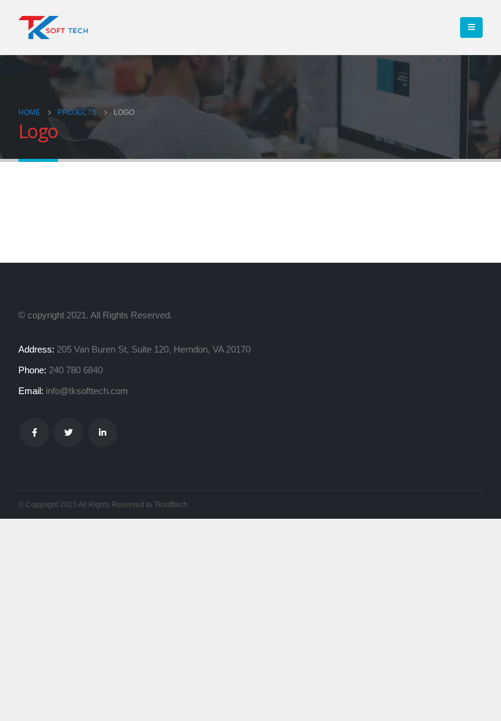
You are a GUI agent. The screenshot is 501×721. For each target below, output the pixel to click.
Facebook (34, 432)
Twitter (68, 432)
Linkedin (102, 432)
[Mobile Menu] (471, 27)
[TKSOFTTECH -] (55, 27)
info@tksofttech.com (87, 391)
